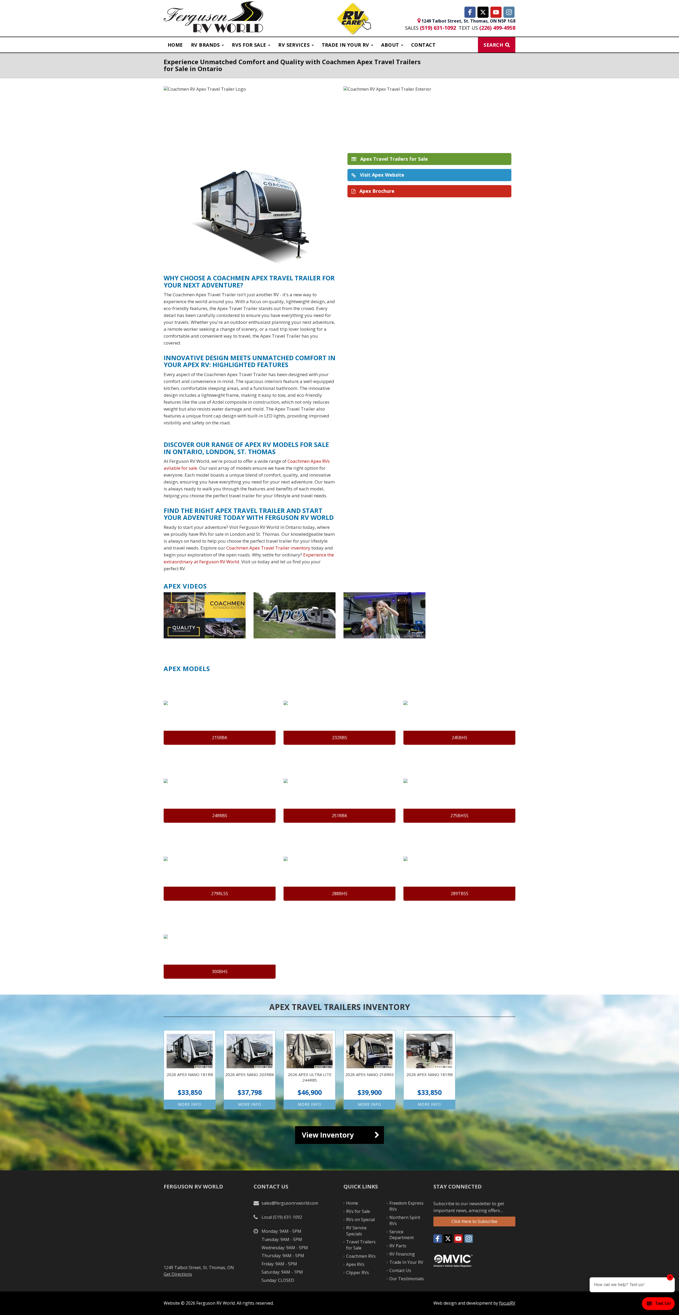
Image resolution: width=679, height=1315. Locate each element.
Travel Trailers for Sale (361, 1245)
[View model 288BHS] (339, 866)
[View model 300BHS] (220, 944)
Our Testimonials (406, 1279)
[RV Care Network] (354, 19)
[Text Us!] (658, 1304)
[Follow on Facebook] (470, 12)
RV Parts (397, 1246)
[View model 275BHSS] (459, 788)
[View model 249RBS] (220, 788)
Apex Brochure (376, 191)
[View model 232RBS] (339, 710)
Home (175, 45)
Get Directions (178, 1274)
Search (493, 45)
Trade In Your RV (406, 1262)
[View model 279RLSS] (220, 866)
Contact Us (400, 1270)
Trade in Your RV (346, 45)
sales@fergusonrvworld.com (290, 1203)
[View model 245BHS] (459, 710)
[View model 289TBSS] (459, 866)
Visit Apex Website (381, 175)
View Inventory (328, 1135)
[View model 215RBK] (220, 710)
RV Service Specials (356, 1231)
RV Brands (206, 45)
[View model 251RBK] (339, 788)
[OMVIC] (453, 1260)
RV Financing (402, 1254)
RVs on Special (360, 1219)
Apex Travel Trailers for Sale (393, 159)
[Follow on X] (483, 12)
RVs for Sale (358, 1211)
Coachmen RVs (361, 1256)
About (391, 45)
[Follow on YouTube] (496, 12)
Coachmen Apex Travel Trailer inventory (268, 548)
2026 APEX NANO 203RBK (249, 1069)
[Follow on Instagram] (509, 12)
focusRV (507, 1303)
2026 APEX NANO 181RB (189, 1069)
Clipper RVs (357, 1272)
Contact (423, 45)
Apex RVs (355, 1264)
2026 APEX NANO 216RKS (369, 1069)
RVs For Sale (250, 45)
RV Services (294, 45)
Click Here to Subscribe (474, 1221)
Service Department (401, 1235)
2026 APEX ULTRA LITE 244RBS (309, 1069)
